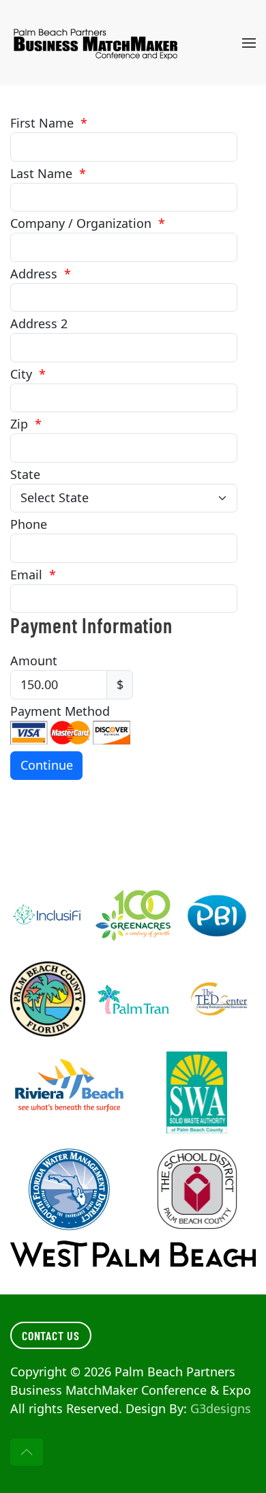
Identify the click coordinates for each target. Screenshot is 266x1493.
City (28, 374)
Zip (26, 424)
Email (33, 574)
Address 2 (39, 323)
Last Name (48, 173)
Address (40, 273)
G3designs (220, 1408)
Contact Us (51, 1335)
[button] (249, 42)
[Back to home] (98, 42)
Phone (28, 524)
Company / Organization (87, 223)
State (25, 474)
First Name (48, 123)
